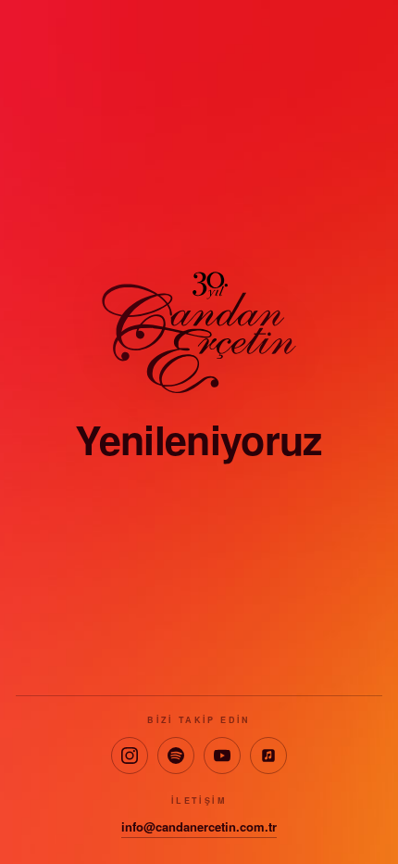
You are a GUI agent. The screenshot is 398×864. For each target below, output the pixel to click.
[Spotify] (175, 755)
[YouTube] (222, 755)
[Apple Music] (268, 755)
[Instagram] (129, 755)
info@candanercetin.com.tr (199, 826)
